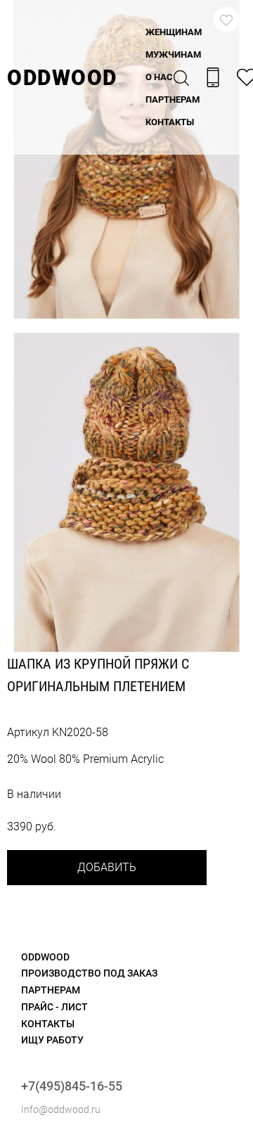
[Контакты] (213, 77)
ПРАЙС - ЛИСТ (54, 1006)
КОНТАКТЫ (169, 122)
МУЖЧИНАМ (173, 54)
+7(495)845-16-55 (71, 1086)
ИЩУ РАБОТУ (52, 1039)
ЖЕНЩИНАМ (173, 32)
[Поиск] (181, 77)
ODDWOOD (62, 77)
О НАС (159, 77)
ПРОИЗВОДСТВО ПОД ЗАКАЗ (89, 973)
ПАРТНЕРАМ (172, 99)
